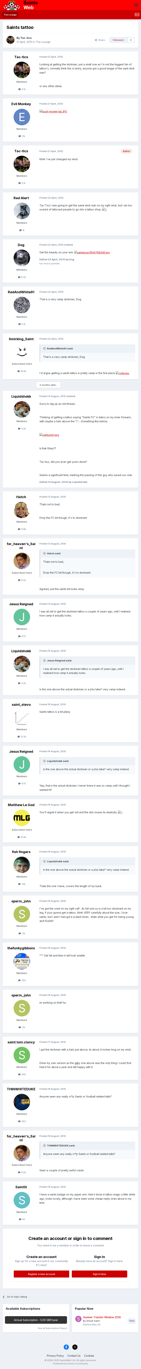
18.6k (23, 371)
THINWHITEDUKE (21, 1089)
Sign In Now (99, 1274)
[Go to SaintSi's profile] (22, 1200)
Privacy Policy (55, 1355)
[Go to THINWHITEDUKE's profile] (22, 1102)
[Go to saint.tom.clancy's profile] (22, 1055)
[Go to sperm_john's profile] (22, 914)
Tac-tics (26, 37)
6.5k (23, 580)
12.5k (23, 736)
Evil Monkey (21, 104)
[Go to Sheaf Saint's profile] (78, 1319)
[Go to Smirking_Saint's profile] (22, 352)
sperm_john (21, 901)
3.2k (23, 428)
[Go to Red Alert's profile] (22, 211)
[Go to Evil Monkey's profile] (22, 117)
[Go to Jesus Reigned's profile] (22, 617)
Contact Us (74, 1355)
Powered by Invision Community (70, 1363)
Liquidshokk (21, 396)
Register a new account (41, 1274)
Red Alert (21, 198)
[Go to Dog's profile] (22, 258)
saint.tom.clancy (21, 1042)
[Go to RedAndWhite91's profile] (22, 305)
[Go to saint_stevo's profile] (22, 717)
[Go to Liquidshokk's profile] (22, 409)
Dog (21, 245)
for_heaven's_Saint (21, 546)
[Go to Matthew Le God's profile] (22, 818)
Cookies (89, 1355)
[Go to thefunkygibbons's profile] (22, 961)
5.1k (23, 324)
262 (23, 1121)
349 (23, 1074)
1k (23, 230)
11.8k (23, 529)
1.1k (23, 136)
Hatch (21, 497)
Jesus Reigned (21, 604)
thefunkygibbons (21, 948)
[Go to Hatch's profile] (22, 510)
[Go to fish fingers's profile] (22, 865)
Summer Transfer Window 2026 (102, 1317)
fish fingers (21, 852)
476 (23, 636)
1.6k (23, 883)
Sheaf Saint (93, 1320)
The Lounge (43, 41)
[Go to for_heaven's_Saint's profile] (22, 561)
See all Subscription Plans (52, 1328)
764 (23, 980)
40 (23, 1219)
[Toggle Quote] (44, 348)
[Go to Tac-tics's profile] (10, 40)
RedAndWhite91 (21, 292)
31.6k (23, 837)
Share (101, 39)
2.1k (23, 89)
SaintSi (21, 1187)
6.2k (23, 277)
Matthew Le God (21, 805)
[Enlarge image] (53, 111)
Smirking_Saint (21, 339)
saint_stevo (21, 704)
